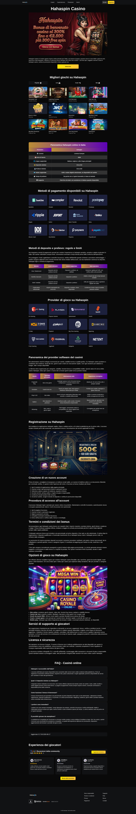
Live (57, 82)
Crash (76, 82)
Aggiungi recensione (98, 752)
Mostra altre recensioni (68, 778)
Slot (97, 82)
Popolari (37, 82)
